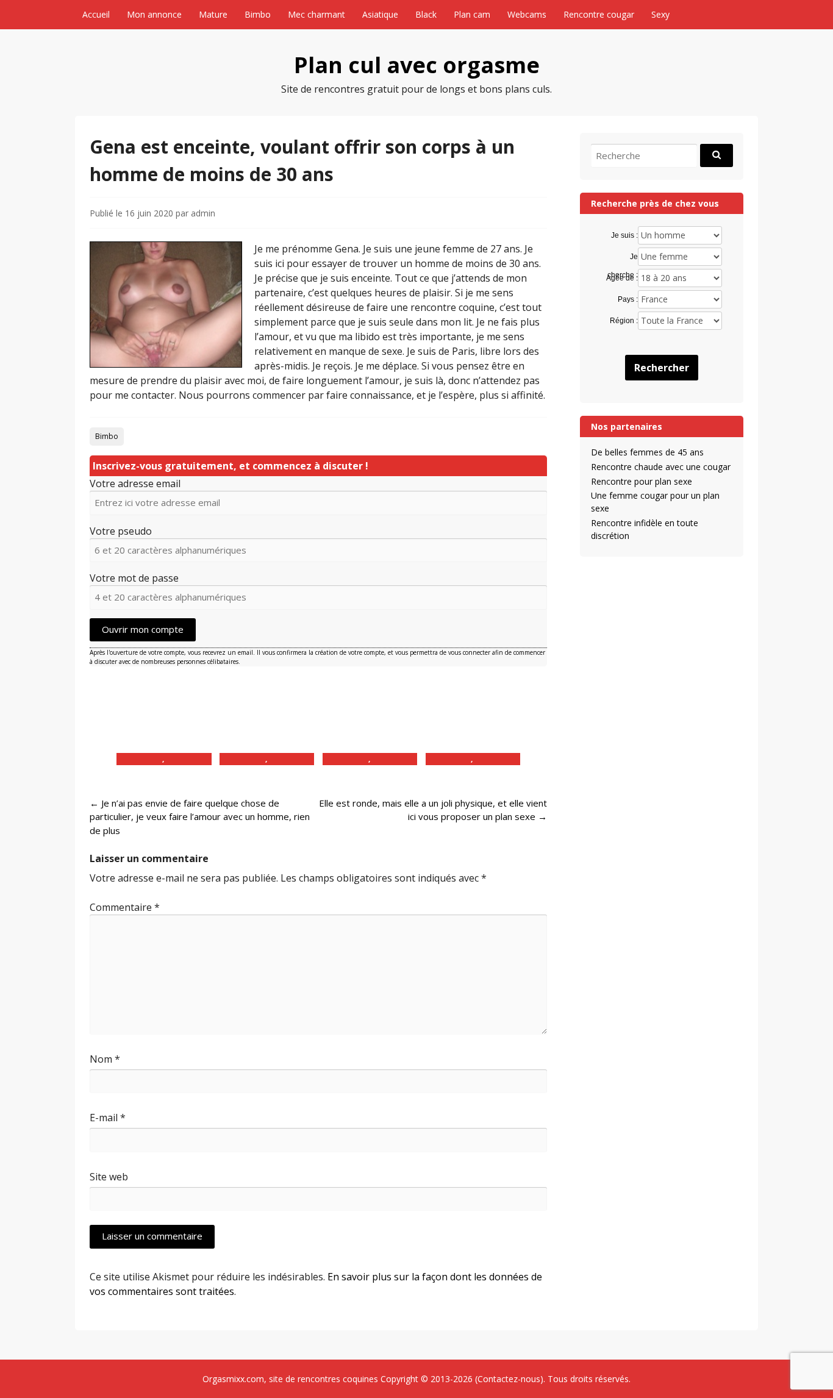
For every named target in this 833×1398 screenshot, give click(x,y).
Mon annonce (154, 14)
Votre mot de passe (134, 578)
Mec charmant (316, 14)
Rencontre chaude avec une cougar (661, 467)
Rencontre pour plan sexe (641, 481)
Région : (623, 320)
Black (426, 14)
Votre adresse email (135, 483)
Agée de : (621, 278)
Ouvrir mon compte (143, 629)
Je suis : (624, 235)
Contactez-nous (508, 1379)
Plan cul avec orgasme (417, 65)
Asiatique (380, 14)
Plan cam (472, 14)
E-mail (108, 1117)
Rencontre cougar (598, 14)
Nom (105, 1059)
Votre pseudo (121, 531)
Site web (109, 1176)
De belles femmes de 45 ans (647, 452)
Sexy (660, 14)
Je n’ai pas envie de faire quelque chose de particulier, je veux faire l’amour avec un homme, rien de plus (200, 816)
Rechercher (661, 367)
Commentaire (125, 907)
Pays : (627, 299)
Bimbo (258, 14)
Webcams (526, 14)
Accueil (96, 14)
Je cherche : (622, 257)
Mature (213, 14)
